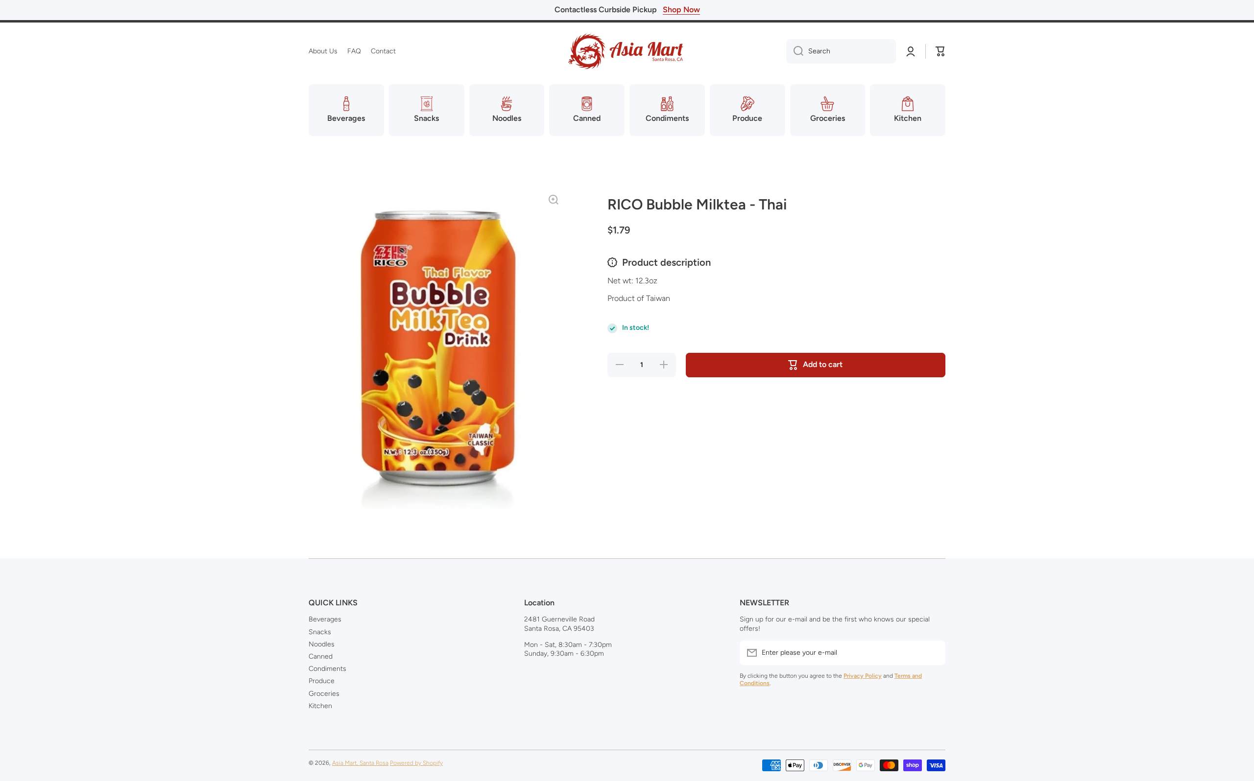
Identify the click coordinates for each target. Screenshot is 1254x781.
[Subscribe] (933, 653)
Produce (322, 681)
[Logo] (627, 51)
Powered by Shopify (416, 762)
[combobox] (841, 51)
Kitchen (320, 706)
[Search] (794, 51)
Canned (321, 656)
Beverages (325, 619)
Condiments (327, 669)
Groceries (324, 693)
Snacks (320, 632)
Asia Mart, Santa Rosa (360, 762)
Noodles (322, 644)
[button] (940, 51)
